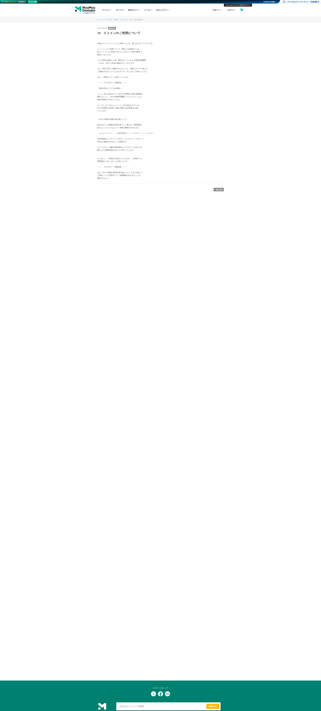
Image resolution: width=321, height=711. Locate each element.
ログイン (231, 10)
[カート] (241, 10)
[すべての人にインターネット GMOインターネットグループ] (303, 2)
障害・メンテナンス (121, 20)
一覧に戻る (219, 190)
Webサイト (133, 10)
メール (147, 10)
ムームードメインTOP (104, 20)
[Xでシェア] (153, 693)
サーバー (120, 10)
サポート (216, 10)
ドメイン (106, 10)
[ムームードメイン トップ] (85, 10)
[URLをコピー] (167, 693)
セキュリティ (162, 10)
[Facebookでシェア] (160, 693)
